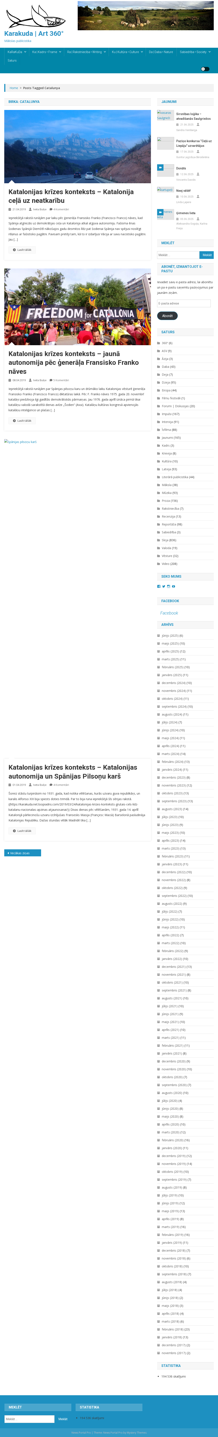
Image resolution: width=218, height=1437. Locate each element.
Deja (165, 374)
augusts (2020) (172, 1093)
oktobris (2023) (172, 793)
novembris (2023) (174, 785)
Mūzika (167, 493)
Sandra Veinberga (186, 130)
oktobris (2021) (172, 982)
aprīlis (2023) (170, 840)
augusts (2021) (172, 998)
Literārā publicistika (175, 477)
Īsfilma (166, 430)
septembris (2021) (174, 990)
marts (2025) (170, 659)
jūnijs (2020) (170, 1109)
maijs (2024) (170, 738)
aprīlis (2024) (170, 746)
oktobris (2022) (172, 888)
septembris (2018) (174, 1274)
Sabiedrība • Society (193, 52)
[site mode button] (205, 69)
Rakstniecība (170, 508)
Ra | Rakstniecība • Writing (84, 52)
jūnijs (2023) (170, 825)
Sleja (165, 540)
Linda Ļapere (183, 202)
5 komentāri (61, 380)
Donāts (181, 168)
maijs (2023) (170, 833)
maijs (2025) (170, 643)
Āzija (165, 359)
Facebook (170, 601)
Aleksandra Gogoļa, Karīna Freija (191, 226)
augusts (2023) (172, 809)
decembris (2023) (174, 777)
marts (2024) (170, 754)
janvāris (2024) (172, 770)
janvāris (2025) (172, 675)
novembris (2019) (174, 1164)
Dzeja (166, 382)
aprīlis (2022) (170, 935)
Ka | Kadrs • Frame (44, 52)
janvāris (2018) (172, 1337)
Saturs (12, 60)
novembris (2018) (174, 1258)
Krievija (167, 453)
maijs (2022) (170, 927)
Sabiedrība (169, 532)
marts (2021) (170, 1038)
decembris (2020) (174, 1061)
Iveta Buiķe (39, 209)
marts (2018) (170, 1321)
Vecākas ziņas (20, 853)
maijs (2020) (170, 1116)
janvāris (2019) (172, 1243)
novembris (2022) (174, 880)
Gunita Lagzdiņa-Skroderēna (192, 157)
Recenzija (168, 516)
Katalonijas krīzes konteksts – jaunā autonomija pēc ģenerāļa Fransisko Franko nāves (74, 362)
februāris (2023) (173, 856)
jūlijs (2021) (170, 1006)
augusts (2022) (172, 904)
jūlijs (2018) (170, 1290)
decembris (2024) (174, 683)
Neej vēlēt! (183, 190)
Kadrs (166, 445)
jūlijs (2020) (170, 1101)
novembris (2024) (174, 691)
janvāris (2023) (172, 864)
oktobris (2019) (172, 1172)
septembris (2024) (174, 706)
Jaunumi (167, 438)
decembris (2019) (174, 1156)
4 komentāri (61, 209)
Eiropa (166, 390)
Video (165, 564)
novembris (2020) (174, 1069)
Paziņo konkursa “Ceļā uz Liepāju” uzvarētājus (194, 143)
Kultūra (167, 461)
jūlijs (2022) (170, 911)
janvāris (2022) (172, 959)
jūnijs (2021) (170, 1014)
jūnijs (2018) (170, 1298)
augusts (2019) (172, 1187)
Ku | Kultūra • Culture (125, 52)
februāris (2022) (173, 951)
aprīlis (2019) (170, 1219)
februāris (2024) (173, 762)
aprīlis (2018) (170, 1313)
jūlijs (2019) (170, 1195)
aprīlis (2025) (170, 651)
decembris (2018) (174, 1250)
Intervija (167, 422)
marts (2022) (170, 943)
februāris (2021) (173, 1045)
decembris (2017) (174, 1345)
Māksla (167, 485)
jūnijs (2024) (170, 730)
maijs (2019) (170, 1211)
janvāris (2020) (172, 1148)
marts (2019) (170, 1227)
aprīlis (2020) (170, 1124)
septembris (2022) (174, 896)
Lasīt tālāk (24, 250)
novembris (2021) (174, 974)
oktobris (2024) (172, 699)
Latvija (166, 469)
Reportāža (169, 524)
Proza (166, 501)
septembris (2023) (174, 801)
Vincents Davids (186, 179)
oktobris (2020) (172, 1077)
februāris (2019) (173, 1235)
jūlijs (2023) (170, 817)
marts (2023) (170, 848)
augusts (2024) (172, 714)
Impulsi (167, 414)
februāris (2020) (173, 1140)
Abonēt (167, 316)
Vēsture (167, 556)
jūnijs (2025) (170, 635)
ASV (164, 351)
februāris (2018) (173, 1329)
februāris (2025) (173, 667)
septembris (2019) (174, 1179)
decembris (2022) (174, 872)
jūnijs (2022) (170, 919)
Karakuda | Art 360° (34, 33)
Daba (165, 367)
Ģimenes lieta (185, 213)
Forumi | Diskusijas (175, 406)
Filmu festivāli (171, 398)
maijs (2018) (170, 1306)
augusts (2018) (172, 1282)
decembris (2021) (174, 967)
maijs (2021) (170, 1022)
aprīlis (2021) (170, 1030)
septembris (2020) (174, 1085)
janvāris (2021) (172, 1053)
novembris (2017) (174, 1353)
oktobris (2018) (172, 1266)
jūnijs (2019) (170, 1203)
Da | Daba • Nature (161, 52)
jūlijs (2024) (170, 722)
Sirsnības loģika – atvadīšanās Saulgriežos (193, 116)
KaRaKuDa (15, 52)
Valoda (166, 548)
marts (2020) (170, 1132)
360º (165, 343)
